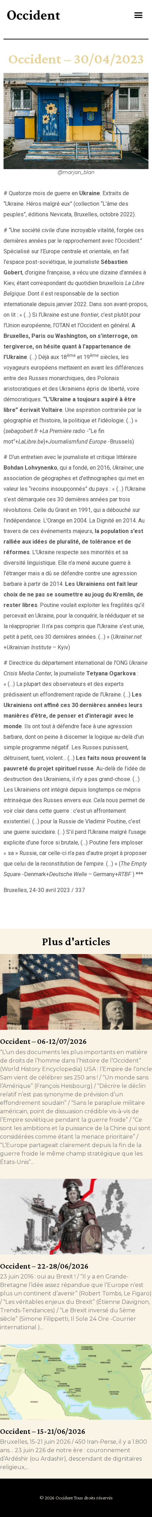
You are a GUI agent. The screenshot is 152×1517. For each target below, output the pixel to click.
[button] (138, 15)
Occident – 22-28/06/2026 (44, 1266)
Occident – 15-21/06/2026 (42, 1431)
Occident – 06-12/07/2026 (43, 1041)
